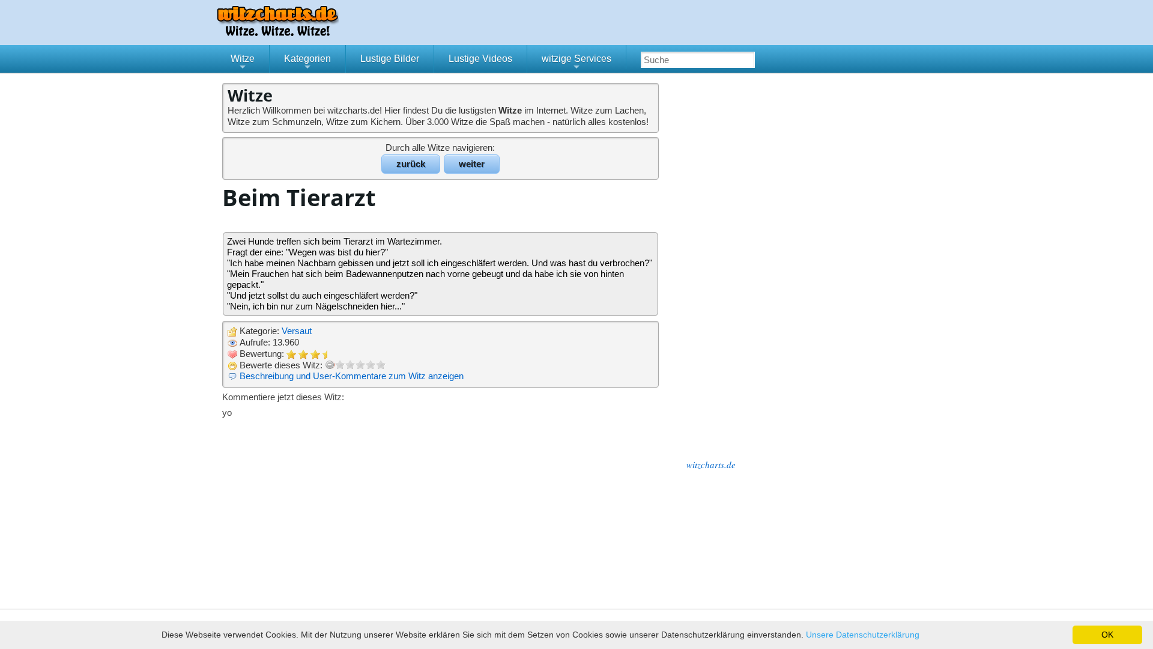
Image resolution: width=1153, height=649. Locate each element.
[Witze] (277, 33)
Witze (243, 63)
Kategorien (307, 63)
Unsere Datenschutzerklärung (862, 634)
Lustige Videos (480, 58)
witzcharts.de (711, 465)
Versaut (297, 331)
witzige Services (576, 63)
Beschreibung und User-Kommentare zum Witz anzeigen (352, 376)
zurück (410, 164)
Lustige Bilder (389, 58)
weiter (472, 164)
